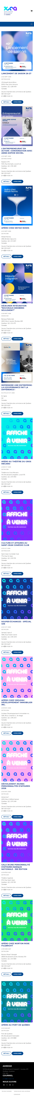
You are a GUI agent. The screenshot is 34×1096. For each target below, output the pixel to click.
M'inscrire (17, 102)
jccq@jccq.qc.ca (8, 1078)
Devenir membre (7, 1091)
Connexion (17, 1094)
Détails (6, 102)
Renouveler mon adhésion (22, 1091)
